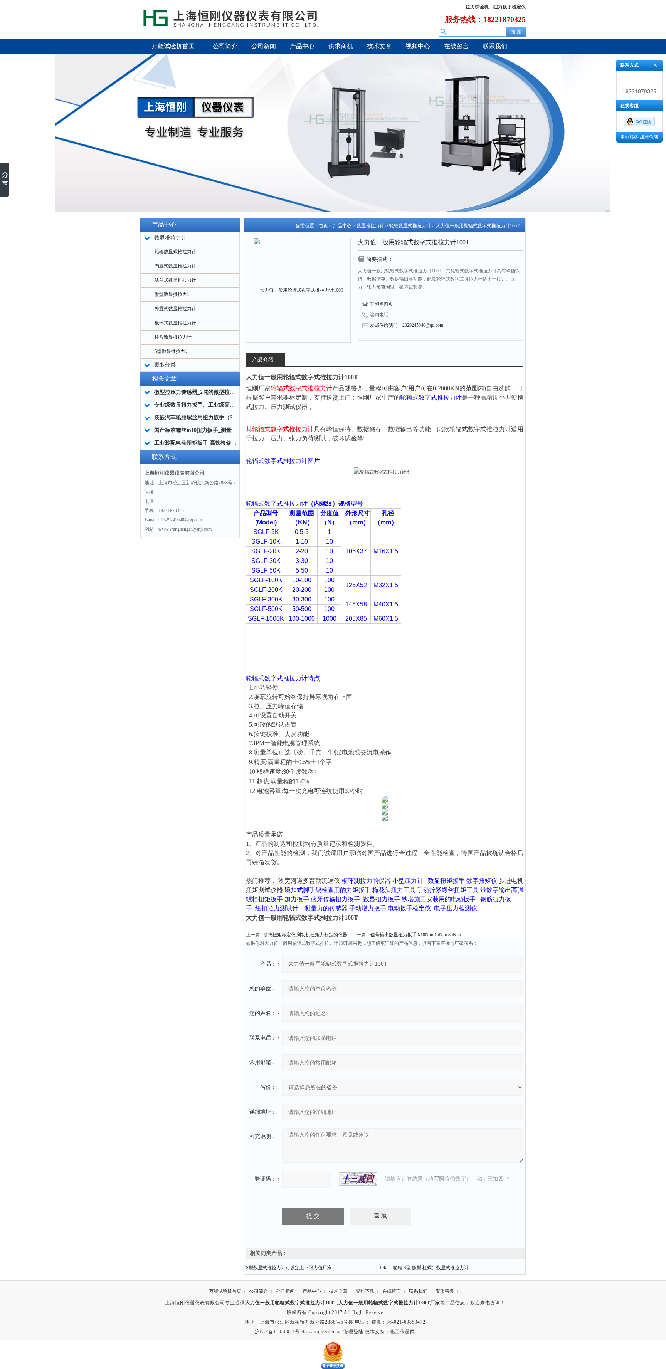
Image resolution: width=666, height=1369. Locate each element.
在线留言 (391, 1291)
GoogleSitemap (325, 1331)
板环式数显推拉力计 (175, 323)
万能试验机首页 (225, 1291)
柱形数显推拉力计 (173, 337)
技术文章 (338, 1291)
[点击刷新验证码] (358, 1179)
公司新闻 (285, 1291)
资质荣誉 (445, 1291)
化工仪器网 (402, 1331)
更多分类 (165, 365)
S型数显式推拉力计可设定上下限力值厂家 (289, 1267)
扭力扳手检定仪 (509, 7)
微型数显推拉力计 (173, 294)
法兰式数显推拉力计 (175, 280)
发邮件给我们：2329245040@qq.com (406, 325)
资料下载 (365, 1291)
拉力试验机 (477, 7)
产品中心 (342, 225)
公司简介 (258, 1291)
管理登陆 (353, 1331)
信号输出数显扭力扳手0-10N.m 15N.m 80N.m (415, 934)
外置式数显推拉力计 (175, 308)
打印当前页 (381, 304)
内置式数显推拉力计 (175, 266)
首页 (323, 225)
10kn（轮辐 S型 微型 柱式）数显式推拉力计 (424, 1267)
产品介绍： (265, 360)
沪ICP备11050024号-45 (281, 1331)
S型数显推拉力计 (172, 351)
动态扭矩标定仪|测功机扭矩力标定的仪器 (305, 934)
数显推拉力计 (370, 225)
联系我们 (418, 1291)
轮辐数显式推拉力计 (175, 251)
